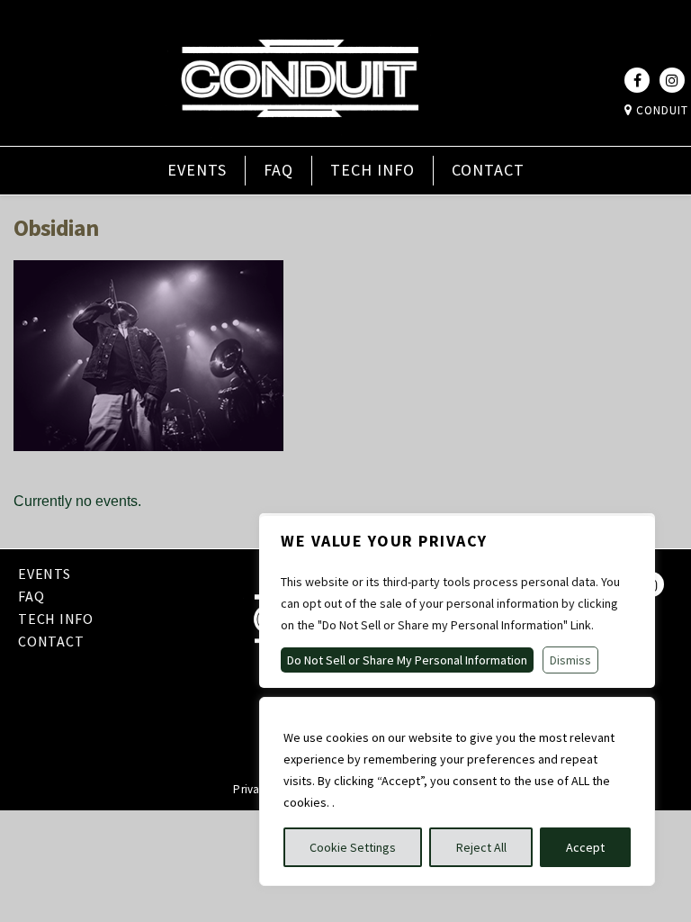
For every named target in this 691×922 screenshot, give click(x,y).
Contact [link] (488, 169)
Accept (585, 847)
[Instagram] (672, 80)
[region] (457, 791)
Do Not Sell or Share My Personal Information (407, 660)
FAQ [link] (278, 169)
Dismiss (570, 660)
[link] (300, 133)
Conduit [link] (660, 110)
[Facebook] (637, 80)
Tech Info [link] (372, 169)
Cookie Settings (353, 847)
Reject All (481, 847)
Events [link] (197, 169)
